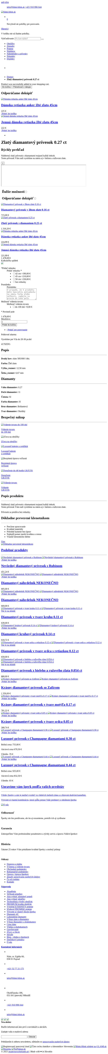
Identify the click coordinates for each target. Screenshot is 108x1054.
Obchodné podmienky (17, 869)
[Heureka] (6, 1049)
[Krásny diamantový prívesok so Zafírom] (39, 679)
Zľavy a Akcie (13, 932)
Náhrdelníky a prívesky (17, 54)
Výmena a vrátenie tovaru (18, 866)
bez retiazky (20, 282)
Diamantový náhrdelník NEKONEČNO (29, 583)
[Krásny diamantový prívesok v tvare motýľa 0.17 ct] (49, 696)
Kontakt (10, 882)
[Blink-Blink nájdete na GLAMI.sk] (90, 1046)
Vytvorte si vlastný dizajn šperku (21, 912)
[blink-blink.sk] (8, 12)
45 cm (23, 276)
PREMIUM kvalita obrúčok (19, 904)
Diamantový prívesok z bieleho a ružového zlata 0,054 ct (41, 670)
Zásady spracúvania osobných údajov (23, 877)
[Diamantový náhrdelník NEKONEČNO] (39, 574)
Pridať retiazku (8, 268)
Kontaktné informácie (11, 947)
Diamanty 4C (13, 914)
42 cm (23, 273)
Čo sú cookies (13, 879)
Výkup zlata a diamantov (18, 919)
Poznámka (5, 284)
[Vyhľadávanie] (42, 39)
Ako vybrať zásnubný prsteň (19, 896)
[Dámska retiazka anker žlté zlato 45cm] (19, 99)
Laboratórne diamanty (16, 917)
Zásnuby (10, 46)
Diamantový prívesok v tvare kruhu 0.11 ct (32, 617)
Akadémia (11, 891)
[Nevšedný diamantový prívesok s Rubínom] (42, 557)
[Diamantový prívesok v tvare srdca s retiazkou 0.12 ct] (51, 642)
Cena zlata (11, 924)
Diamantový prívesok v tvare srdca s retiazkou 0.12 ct (40, 651)
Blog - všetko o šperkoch (18, 937)
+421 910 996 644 (33, 7)
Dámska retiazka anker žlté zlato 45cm (29, 105)
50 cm (23, 279)
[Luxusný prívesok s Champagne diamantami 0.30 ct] (49, 730)
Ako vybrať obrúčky (16, 899)
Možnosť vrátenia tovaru (12, 301)
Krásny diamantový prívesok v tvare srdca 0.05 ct (37, 721)
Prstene (10, 48)
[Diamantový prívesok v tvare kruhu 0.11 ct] (41, 608)
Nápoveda (6, 886)
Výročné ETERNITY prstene (20, 906)
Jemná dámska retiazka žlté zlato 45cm (29, 122)
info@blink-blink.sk (16, 7)
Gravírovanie (12, 929)
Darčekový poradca (15, 939)
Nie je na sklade (8, 611)
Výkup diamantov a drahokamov (21, 922)
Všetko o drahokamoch (17, 927)
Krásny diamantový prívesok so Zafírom (30, 687)
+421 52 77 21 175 (15, 968)
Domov (10, 77)
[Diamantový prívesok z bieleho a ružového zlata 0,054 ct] (27, 660)
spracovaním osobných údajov (56, 1041)
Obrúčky (11, 43)
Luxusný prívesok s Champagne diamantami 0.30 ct (38, 738)
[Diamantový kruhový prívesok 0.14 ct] (37, 625)
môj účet (5, 2)
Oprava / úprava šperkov (18, 874)
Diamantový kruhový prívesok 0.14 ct (28, 634)
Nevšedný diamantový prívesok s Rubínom (31, 566)
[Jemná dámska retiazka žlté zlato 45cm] (19, 116)
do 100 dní (23, 307)
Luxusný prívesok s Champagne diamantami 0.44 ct (38, 765)
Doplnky (11, 59)
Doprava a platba (14, 864)
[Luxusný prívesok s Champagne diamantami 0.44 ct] (49, 756)
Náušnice (11, 51)
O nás (9, 942)
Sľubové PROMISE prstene (19, 909)
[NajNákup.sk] (19, 1049)
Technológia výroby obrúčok (19, 901)
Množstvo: (6, 319)
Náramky (11, 56)
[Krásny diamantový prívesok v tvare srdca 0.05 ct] (47, 713)
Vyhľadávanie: (7, 38)
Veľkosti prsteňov (14, 894)
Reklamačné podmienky (17, 872)
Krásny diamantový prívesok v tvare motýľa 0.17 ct (38, 704)
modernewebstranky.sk (18, 1051)
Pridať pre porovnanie (17, 330)
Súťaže (10, 934)
